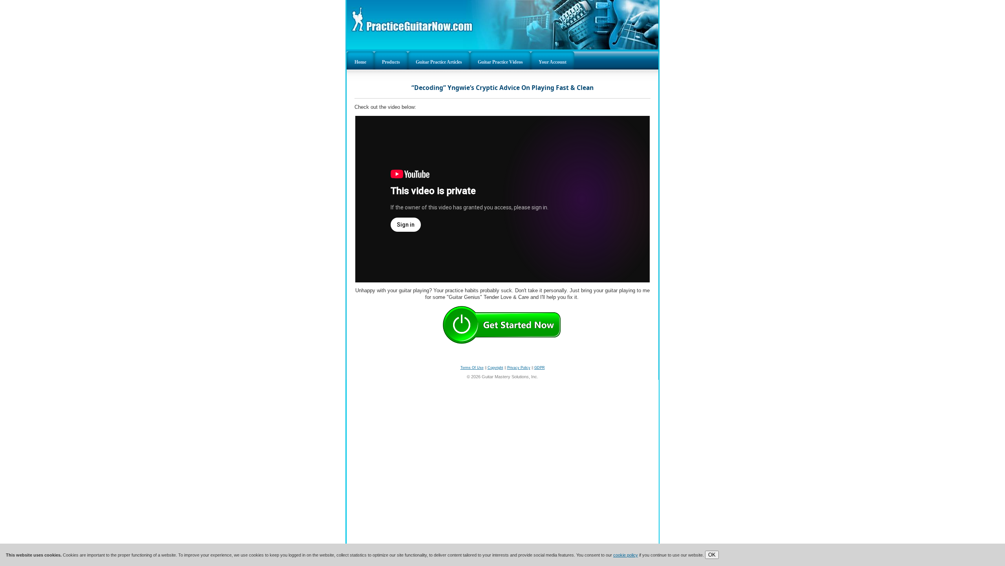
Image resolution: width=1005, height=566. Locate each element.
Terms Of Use (472, 368)
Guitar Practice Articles (439, 62)
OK (712, 555)
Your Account (552, 62)
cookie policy (625, 555)
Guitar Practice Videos (500, 62)
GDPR (539, 368)
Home (360, 62)
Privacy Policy (518, 368)
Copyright (495, 368)
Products (391, 62)
